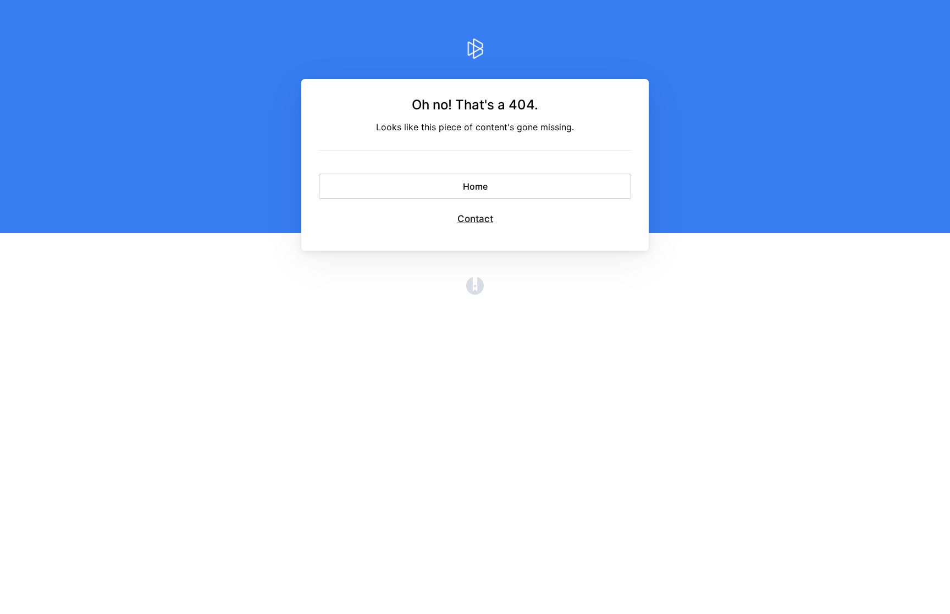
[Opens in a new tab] (475, 291)
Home (475, 186)
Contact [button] (475, 218)
